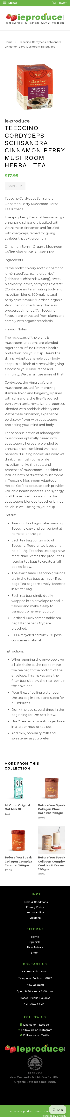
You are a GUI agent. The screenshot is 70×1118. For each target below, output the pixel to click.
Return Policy (35, 912)
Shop (34, 952)
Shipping (35, 917)
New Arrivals (35, 947)
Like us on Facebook (36, 1024)
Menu (12, 3)
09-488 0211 (38, 1004)
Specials (35, 941)
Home (8, 41)
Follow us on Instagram (36, 1029)
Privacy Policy (35, 907)
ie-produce (26, 1111)
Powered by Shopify (53, 1115)
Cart (62, 2)
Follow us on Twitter (36, 1035)
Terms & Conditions (35, 901)
